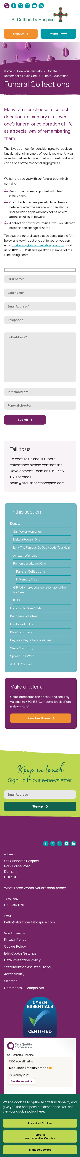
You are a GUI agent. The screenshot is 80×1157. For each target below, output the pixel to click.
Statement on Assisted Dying (27, 967)
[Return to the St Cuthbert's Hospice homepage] (40, 14)
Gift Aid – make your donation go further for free (40, 589)
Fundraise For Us (21, 624)
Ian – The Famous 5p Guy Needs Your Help (41, 547)
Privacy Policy (15, 939)
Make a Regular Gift (26, 539)
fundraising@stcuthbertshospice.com (38, 245)
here (40, 1111)
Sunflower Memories (27, 531)
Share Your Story (21, 648)
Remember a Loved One (20, 76)
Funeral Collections (30, 571)
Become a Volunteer (24, 616)
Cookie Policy (15, 946)
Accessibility (14, 974)
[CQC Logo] (19, 1049)
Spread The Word (22, 656)
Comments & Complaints (24, 988)
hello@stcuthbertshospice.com (29, 922)
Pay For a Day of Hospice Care (30, 640)
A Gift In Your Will (21, 664)
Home (8, 71)
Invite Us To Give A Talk (25, 608)
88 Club (18, 600)
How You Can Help (29, 71)
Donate (52, 71)
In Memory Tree (26, 579)
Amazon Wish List (25, 555)
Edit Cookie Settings (20, 953)
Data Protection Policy (22, 960)
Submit (23, 420)
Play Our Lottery (21, 632)
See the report (20, 1081)
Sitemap (10, 981)
